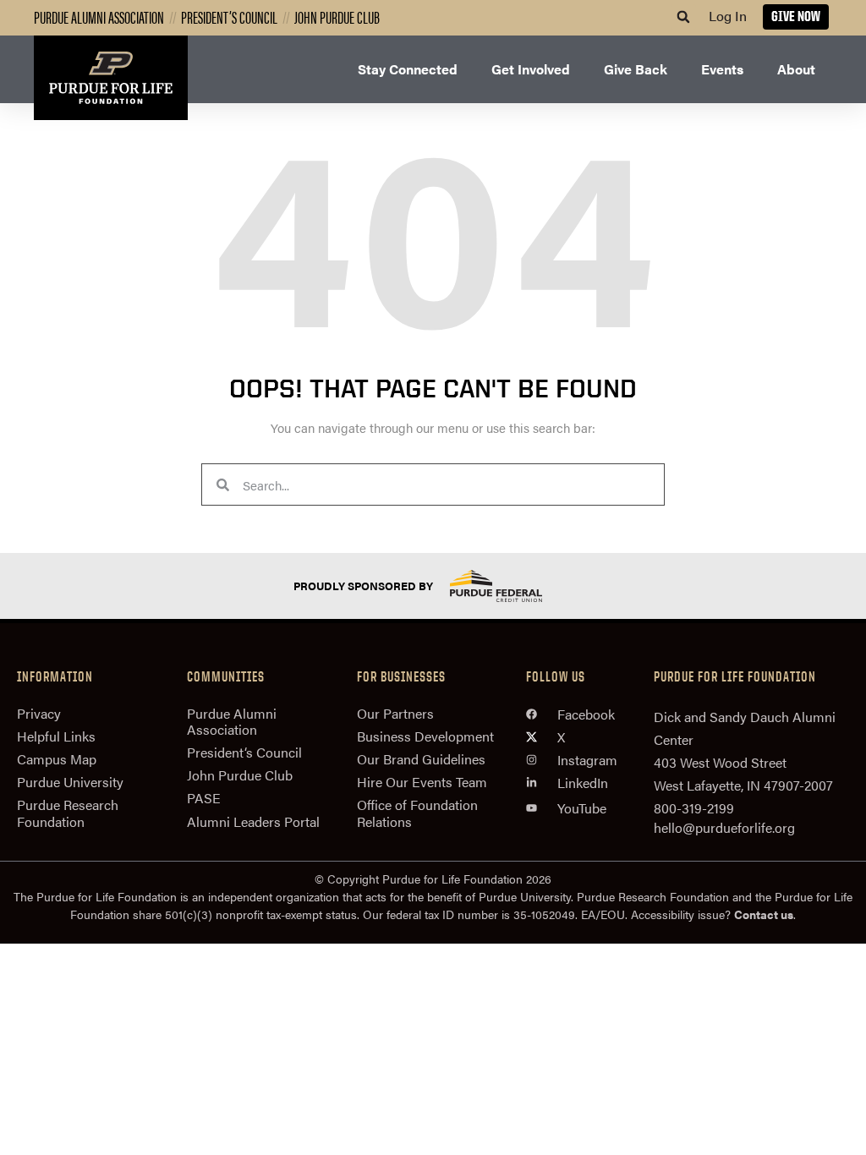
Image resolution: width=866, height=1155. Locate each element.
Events (722, 69)
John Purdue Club (337, 16)
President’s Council (229, 16)
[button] (683, 17)
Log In (728, 15)
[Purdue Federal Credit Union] (511, 585)
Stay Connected (408, 69)
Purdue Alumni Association (99, 16)
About (796, 69)
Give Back (635, 69)
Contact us (763, 914)
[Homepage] (111, 78)
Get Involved (530, 69)
